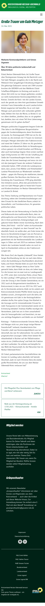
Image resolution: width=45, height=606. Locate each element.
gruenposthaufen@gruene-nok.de (20, 508)
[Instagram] (25, 542)
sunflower (17, 592)
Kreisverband (5, 373)
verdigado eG (14, 595)
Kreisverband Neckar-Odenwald (24, 4)
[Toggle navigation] (41, 14)
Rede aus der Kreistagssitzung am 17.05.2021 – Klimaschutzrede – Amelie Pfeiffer (22, 408)
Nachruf (4, 376)
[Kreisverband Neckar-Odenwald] (4, 5)
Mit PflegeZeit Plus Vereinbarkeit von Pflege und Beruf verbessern (22, 391)
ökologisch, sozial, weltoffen (21, 7)
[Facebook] (20, 542)
